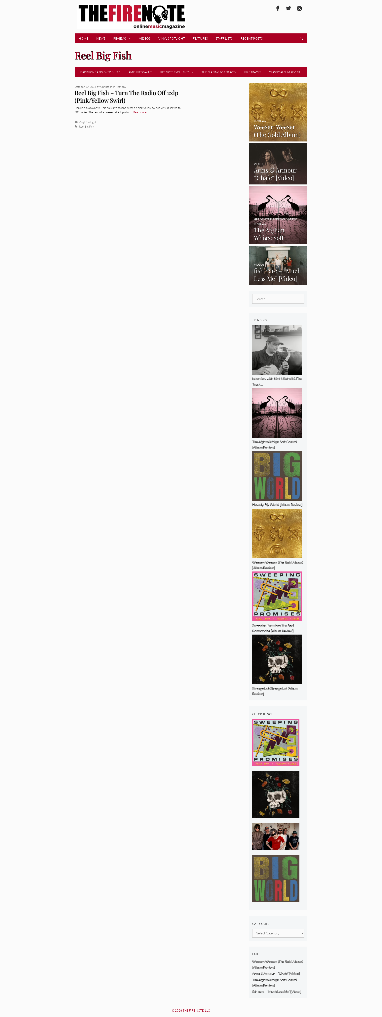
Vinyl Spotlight (171, 38)
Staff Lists (224, 38)
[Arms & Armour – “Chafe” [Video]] (278, 182)
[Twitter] (288, 8)
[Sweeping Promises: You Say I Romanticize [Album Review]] (275, 763)
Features (200, 38)
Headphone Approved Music (100, 72)
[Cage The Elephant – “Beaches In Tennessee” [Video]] (275, 847)
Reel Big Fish (86, 126)
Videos (144, 38)
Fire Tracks (252, 72)
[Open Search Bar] (301, 38)
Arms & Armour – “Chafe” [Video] (276, 973)
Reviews (120, 38)
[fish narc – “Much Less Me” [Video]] (278, 282)
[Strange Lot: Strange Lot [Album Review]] (275, 815)
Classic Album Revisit (284, 72)
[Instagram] (299, 8)
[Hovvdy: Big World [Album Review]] (275, 899)
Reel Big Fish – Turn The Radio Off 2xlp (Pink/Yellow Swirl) (126, 96)
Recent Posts (252, 38)
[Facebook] (277, 8)
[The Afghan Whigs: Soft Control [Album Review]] (278, 242)
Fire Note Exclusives (174, 72)
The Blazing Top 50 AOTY (219, 72)
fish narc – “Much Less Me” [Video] (276, 992)
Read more (139, 112)
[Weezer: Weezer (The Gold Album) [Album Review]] (278, 139)
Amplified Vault (140, 72)
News (100, 38)
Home (83, 38)
